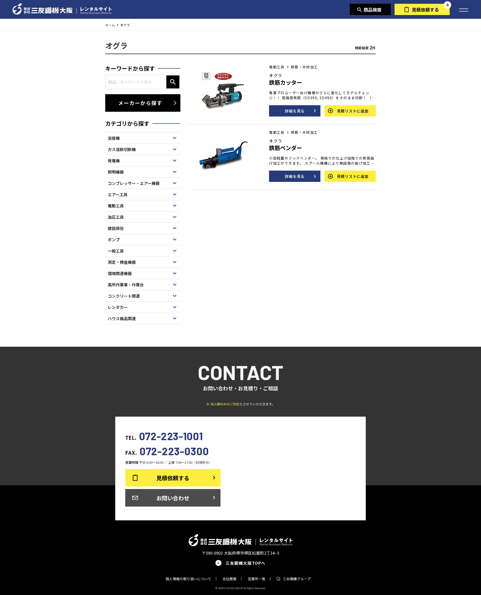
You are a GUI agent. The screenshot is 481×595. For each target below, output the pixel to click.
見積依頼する (425, 9)
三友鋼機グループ (297, 578)
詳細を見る (295, 110)
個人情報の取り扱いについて (188, 578)
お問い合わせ (172, 498)
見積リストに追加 (353, 110)
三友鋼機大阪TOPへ (245, 563)
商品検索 (373, 9)
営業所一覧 (256, 578)
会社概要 (229, 578)
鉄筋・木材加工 (304, 66)
